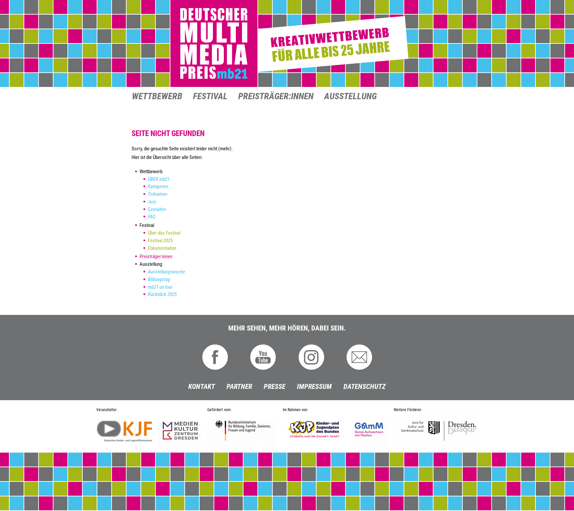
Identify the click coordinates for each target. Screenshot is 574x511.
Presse (274, 387)
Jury (152, 202)
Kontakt (201, 387)
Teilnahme (157, 194)
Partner (239, 387)
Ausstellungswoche (166, 272)
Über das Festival (164, 233)
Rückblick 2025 (162, 294)
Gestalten (157, 209)
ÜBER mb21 (159, 179)
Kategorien (158, 186)
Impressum (314, 387)
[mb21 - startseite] (287, 44)
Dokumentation (162, 248)
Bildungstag (159, 279)
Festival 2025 (160, 241)
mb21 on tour (160, 287)
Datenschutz (364, 387)
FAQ (151, 217)
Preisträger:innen (276, 97)
